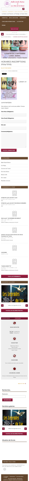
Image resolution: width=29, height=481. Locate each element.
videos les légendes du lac (14, 305)
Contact (25, 11)
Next (27, 305)
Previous (2, 305)
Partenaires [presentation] (18, 318)
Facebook (4, 469)
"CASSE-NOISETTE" (6, 266)
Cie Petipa (3, 165)
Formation (4, 11)
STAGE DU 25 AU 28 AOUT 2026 (9, 197)
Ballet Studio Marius (6, 36)
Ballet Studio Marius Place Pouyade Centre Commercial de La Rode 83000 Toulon (14, 346)
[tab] (7, 318)
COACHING (4, 252)
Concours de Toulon (6, 168)
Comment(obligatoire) (6, 131)
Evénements (11, 11)
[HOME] (2, 34)
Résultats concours (5, 180)
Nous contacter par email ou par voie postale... (14, 361)
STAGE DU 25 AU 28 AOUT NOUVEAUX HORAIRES (13, 203)
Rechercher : (5, 394)
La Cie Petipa (20, 21)
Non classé (3, 177)
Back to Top (21, 383)
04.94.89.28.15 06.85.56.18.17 (14, 330)
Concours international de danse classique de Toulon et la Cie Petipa (14, 375)
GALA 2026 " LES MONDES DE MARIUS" (11, 218)
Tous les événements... (14, 276)
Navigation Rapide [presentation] (6, 318)
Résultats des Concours (14, 30)
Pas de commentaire (12, 70)
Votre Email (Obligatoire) (7, 118)
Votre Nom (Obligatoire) (7, 111)
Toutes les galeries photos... (14, 310)
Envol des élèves (19, 11)
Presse (3, 25)
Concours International (8, 21)
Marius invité (4, 174)
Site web (3, 125)
